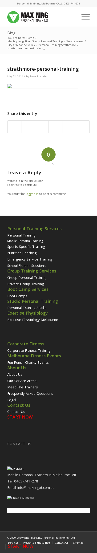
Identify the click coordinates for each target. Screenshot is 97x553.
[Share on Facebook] (14, 127)
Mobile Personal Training (25, 241)
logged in (32, 194)
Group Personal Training (27, 277)
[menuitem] (83, 16)
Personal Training (21, 235)
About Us (14, 374)
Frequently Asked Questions (30, 393)
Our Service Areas (21, 380)
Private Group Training (25, 283)
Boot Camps (17, 295)
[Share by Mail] (82, 127)
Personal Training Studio (27, 307)
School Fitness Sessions (26, 265)
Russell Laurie (38, 76)
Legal (11, 399)
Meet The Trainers (22, 387)
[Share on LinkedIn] (55, 127)
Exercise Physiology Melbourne (32, 319)
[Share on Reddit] (69, 127)
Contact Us (16, 411)
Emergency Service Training (29, 259)
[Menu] (83, 16)
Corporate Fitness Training (29, 350)
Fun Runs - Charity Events (28, 362)
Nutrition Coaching (22, 252)
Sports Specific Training (26, 246)
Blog (11, 33)
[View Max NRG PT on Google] (15, 469)
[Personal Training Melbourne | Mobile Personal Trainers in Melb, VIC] (40, 16)
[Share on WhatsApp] (41, 127)
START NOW (20, 417)
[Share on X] (28, 127)
